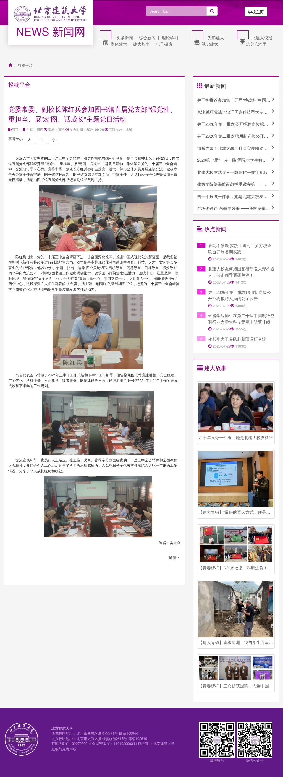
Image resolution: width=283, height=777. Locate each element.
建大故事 (141, 44)
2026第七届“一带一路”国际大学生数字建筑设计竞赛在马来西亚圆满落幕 (238, 160)
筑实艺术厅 (256, 44)
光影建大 (216, 37)
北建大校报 (261, 37)
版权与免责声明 (64, 749)
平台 (243, 34)
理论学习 (170, 37)
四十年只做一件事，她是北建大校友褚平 (234, 196)
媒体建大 (119, 44)
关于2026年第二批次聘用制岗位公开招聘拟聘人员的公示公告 (239, 295)
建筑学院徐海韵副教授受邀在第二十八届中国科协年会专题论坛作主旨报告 (238, 184)
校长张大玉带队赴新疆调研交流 (237, 339)
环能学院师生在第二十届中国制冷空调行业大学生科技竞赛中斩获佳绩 (241, 318)
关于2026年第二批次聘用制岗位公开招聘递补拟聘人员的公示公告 (238, 136)
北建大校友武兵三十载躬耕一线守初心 (232, 172)
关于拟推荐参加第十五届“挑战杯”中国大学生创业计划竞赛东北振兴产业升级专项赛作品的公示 (238, 100)
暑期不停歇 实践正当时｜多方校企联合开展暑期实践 (239, 249)
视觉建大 (210, 44)
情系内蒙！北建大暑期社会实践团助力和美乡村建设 (238, 148)
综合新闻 (147, 37)
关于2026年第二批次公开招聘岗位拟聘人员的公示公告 (238, 124)
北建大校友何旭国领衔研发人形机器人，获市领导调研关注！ (241, 272)
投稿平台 (25, 65)
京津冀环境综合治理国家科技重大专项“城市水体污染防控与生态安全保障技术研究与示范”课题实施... (238, 112)
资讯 (105, 34)
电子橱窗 (164, 44)
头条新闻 (124, 37)
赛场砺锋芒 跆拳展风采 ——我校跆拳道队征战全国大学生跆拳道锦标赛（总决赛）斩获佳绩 (238, 208)
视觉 (197, 34)
